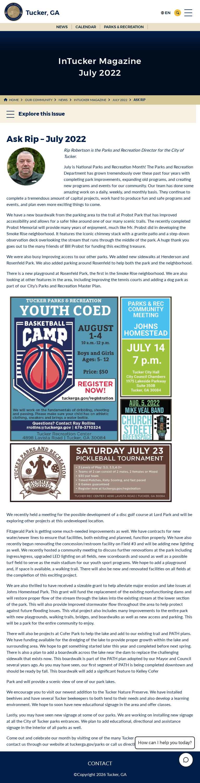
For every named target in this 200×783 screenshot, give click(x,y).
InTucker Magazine (90, 100)
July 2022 (120, 100)
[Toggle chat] (186, 759)
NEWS (62, 27)
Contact (100, 763)
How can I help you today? (165, 742)
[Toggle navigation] (188, 12)
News (63, 100)
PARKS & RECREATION (124, 27)
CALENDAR (86, 27)
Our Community (38, 100)
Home (14, 100)
